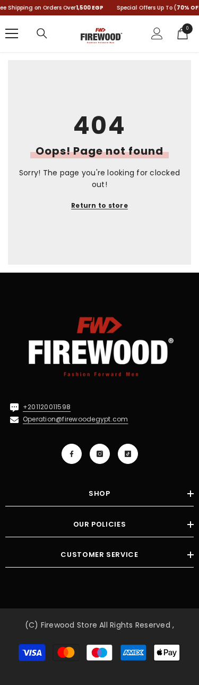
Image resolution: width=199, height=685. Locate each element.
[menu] (11, 33)
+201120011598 (47, 406)
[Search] (42, 33)
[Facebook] (72, 454)
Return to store (99, 205)
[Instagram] (100, 454)
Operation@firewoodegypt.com (75, 419)
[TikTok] (128, 454)
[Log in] (157, 33)
